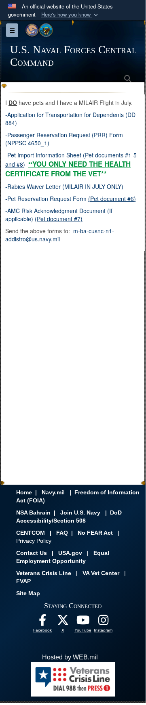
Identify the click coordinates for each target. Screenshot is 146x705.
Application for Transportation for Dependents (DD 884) (70, 119)
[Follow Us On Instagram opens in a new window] (103, 622)
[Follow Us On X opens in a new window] (63, 622)
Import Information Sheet (48, 155)
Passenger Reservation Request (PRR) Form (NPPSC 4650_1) (64, 139)
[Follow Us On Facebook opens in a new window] (42, 622)
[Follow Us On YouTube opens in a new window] (83, 622)
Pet (11, 155)
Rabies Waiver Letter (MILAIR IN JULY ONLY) (65, 186)
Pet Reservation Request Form (47, 199)
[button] (70, 14)
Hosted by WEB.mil (70, 657)
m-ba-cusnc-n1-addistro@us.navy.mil (59, 235)
